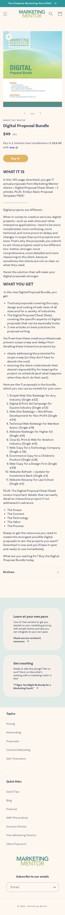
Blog (9, 800)
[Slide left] (24, 113)
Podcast (11, 809)
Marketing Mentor (37, 906)
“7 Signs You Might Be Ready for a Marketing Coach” (32, 686)
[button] (5, 13)
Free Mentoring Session (21, 835)
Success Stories (16, 826)
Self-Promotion (16, 758)
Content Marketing (18, 750)
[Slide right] (40, 113)
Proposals (12, 741)
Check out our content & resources (27, 640)
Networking (13, 732)
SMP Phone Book (17, 817)
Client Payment (16, 844)
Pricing (10, 724)
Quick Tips (12, 791)
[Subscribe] (54, 887)
